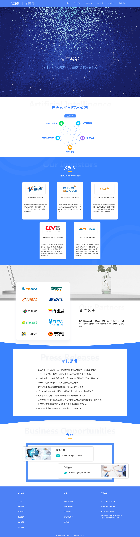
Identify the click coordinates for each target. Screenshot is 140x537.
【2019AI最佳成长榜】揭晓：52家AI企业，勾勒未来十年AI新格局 (65, 391)
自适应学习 (67, 512)
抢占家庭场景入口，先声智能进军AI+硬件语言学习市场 (61, 395)
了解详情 (70, 116)
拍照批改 (67, 522)
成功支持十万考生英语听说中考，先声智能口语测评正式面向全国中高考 (68, 378)
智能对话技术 (68, 517)
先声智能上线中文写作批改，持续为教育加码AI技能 (60, 408)
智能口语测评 (68, 501)
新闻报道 (111, 3)
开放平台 (88, 3)
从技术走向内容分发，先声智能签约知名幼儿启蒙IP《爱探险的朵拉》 (67, 370)
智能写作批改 (68, 506)
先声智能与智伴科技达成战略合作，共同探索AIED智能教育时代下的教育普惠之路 (72, 400)
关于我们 (77, 3)
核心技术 (100, 3)
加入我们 (122, 3)
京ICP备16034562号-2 (77, 536)
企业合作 (21, 517)
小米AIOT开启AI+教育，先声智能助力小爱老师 (58, 383)
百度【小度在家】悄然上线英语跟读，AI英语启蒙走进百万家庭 (64, 374)
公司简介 (21, 501)
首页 (68, 3)
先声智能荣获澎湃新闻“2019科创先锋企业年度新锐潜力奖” (62, 404)
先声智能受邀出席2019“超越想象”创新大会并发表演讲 (60, 387)
